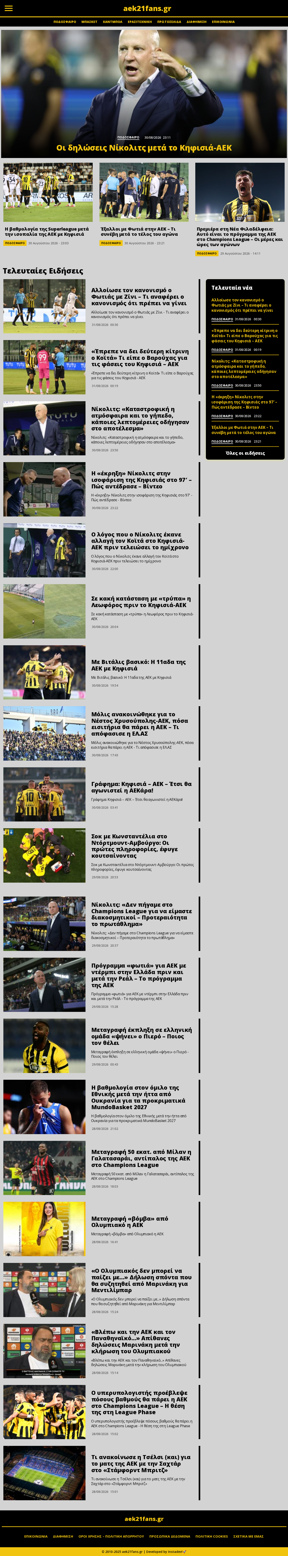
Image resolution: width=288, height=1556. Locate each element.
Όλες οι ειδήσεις (245, 453)
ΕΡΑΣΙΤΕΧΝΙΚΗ (140, 22)
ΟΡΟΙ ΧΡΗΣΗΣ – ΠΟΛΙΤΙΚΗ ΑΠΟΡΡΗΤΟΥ (111, 1536)
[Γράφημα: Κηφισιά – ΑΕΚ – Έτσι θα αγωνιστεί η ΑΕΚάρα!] (44, 794)
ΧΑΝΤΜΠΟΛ (112, 22)
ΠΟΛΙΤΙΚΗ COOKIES (212, 1536)
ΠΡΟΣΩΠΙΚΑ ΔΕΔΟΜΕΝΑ (169, 1536)
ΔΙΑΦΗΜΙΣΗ (197, 22)
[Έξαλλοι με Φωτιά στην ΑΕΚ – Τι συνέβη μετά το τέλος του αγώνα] (144, 192)
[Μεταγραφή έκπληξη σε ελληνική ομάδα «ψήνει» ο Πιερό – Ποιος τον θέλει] (44, 1046)
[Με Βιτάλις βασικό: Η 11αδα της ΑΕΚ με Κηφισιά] (44, 672)
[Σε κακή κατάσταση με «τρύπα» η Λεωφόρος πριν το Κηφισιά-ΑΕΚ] (44, 611)
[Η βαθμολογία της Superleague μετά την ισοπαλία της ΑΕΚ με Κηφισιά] (48, 192)
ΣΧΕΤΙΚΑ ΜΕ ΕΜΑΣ (248, 1536)
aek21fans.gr (144, 1519)
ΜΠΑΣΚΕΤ (89, 22)
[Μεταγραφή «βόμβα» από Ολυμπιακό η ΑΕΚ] (44, 1229)
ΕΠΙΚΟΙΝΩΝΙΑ (223, 22)
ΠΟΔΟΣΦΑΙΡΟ (65, 22)
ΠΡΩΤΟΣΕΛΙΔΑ (169, 22)
